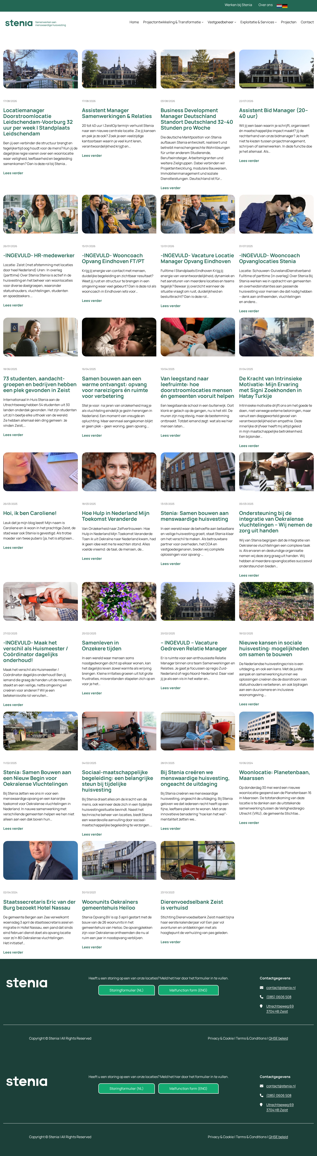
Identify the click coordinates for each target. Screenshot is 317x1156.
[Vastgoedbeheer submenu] (235, 22)
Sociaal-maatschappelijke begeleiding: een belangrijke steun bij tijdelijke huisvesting (117, 780)
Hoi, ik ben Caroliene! (30, 513)
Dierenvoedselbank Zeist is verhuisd (192, 904)
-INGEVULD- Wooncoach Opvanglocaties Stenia (269, 258)
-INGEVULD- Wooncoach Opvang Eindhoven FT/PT (113, 258)
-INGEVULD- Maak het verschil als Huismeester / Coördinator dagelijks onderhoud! (35, 651)
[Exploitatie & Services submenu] (276, 22)
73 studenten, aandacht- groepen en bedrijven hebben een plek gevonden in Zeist (40, 384)
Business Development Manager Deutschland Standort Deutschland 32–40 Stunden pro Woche (197, 118)
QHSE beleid (278, 1038)
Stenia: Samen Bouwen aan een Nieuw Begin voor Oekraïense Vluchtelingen (37, 778)
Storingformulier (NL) (127, 990)
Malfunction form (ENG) (188, 990)
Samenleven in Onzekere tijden (101, 645)
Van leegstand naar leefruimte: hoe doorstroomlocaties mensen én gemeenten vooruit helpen (197, 387)
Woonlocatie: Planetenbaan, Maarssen (274, 775)
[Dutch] (279, 5)
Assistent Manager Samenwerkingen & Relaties (117, 113)
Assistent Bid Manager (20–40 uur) (273, 113)
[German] (285, 5)
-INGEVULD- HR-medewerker (39, 255)
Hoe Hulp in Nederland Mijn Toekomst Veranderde (115, 516)
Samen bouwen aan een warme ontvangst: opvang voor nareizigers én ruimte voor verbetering (115, 387)
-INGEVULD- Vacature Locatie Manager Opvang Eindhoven (197, 258)
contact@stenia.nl (281, 987)
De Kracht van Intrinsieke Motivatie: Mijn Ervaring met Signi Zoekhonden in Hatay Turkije (270, 387)
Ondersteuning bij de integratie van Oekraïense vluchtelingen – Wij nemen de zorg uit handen (275, 521)
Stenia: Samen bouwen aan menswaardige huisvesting (195, 516)
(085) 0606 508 (278, 996)
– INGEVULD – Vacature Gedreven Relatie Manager (194, 645)
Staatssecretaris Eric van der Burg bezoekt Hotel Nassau (39, 904)
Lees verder (28, 173)
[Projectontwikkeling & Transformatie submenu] (202, 22)
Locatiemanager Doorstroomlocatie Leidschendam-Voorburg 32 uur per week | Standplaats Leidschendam (38, 121)
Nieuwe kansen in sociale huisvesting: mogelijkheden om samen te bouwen (274, 648)
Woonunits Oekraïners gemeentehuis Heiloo (110, 904)
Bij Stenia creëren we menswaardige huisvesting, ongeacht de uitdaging (195, 778)
